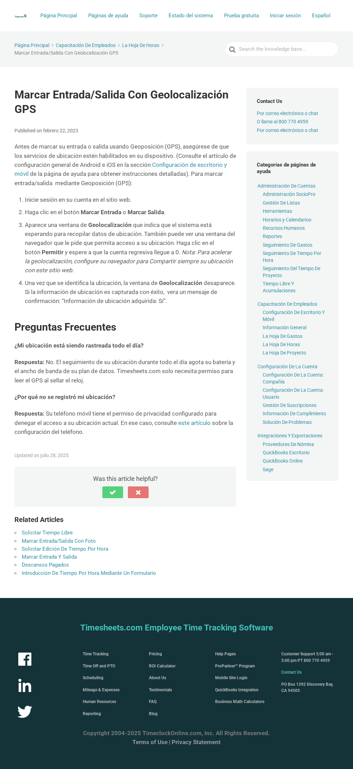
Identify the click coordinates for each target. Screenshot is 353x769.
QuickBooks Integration (237, 689)
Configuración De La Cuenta (287, 366)
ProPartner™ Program (235, 666)
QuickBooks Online (283, 461)
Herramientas (277, 211)
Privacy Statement (196, 742)
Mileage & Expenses (101, 689)
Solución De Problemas (287, 422)
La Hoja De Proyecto (284, 352)
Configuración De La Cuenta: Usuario (293, 393)
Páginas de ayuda (108, 15)
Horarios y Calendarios (287, 219)
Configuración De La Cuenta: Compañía (293, 378)
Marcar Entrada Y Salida (49, 557)
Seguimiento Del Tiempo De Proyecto (291, 272)
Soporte (148, 15)
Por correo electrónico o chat (287, 113)
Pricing (155, 654)
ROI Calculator (162, 666)
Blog (153, 713)
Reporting (92, 713)
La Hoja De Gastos (282, 336)
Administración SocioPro (289, 194)
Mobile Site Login (231, 677)
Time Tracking (96, 654)
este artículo (194, 422)
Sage (268, 469)
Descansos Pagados (45, 565)
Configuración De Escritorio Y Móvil (294, 316)
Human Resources (99, 701)
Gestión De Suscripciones (289, 405)
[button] (112, 492)
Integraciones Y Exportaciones (290, 435)
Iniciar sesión (285, 15)
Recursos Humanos (284, 228)
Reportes (272, 236)
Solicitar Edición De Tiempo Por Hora (65, 549)
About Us (157, 677)
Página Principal (58, 15)
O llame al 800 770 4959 (282, 121)
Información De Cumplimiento (294, 413)
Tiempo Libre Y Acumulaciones (279, 287)
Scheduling (93, 677)
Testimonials (160, 689)
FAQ (153, 701)
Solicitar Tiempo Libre (47, 533)
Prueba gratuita (241, 15)
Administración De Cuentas (286, 186)
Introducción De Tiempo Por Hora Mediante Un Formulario (89, 573)
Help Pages (225, 654)
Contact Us (291, 672)
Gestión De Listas (281, 203)
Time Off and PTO (99, 666)
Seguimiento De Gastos (287, 245)
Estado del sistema (191, 15)
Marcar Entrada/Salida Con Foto (59, 541)
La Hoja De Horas (281, 344)
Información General (284, 327)
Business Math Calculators (239, 701)
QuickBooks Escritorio (286, 452)
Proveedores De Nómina (288, 444)
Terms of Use (150, 742)
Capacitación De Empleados (287, 304)
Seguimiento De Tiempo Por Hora (292, 256)
